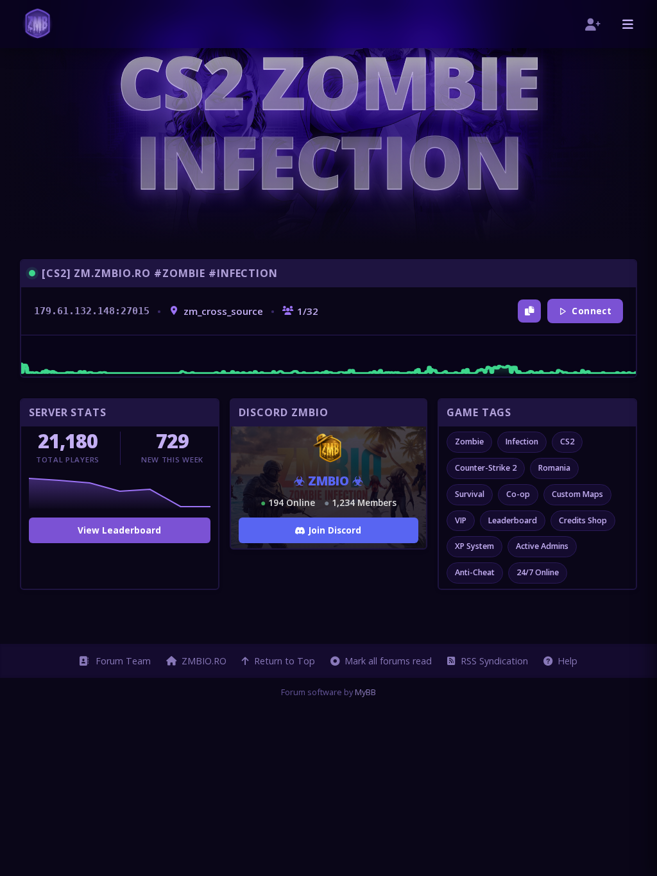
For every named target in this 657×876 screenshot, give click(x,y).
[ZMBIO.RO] (37, 24)
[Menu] (628, 24)
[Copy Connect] (529, 311)
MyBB (365, 692)
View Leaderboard (119, 530)
